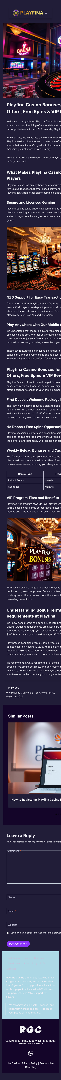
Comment (14, 850)
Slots (26, 963)
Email (12, 911)
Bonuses (39, 958)
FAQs (43, 963)
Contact (11, 968)
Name (12, 897)
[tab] (56, 814)
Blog (34, 963)
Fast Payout (14, 958)
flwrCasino (14, 1063)
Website (12, 924)
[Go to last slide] (13, 767)
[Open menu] (46, 12)
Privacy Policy (29, 1063)
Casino (27, 958)
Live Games (13, 963)
